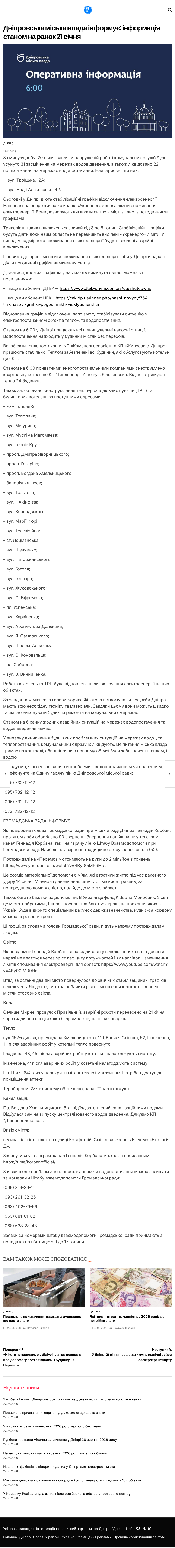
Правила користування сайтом (139, 1537)
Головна (10, 1537)
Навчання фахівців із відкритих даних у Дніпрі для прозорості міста (59, 1466)
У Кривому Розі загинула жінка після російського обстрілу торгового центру (67, 1493)
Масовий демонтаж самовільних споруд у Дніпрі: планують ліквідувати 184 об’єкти (72, 1480)
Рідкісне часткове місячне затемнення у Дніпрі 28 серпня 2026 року (60, 1439)
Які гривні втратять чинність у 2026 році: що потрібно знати (127, 1318)
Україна (68, 1537)
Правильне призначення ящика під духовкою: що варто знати (42, 1318)
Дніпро (8, 143)
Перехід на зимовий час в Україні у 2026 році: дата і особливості (56, 1453)
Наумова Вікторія (38, 1327)
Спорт (38, 1537)
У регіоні (52, 1537)
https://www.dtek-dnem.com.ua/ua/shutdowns (105, 288)
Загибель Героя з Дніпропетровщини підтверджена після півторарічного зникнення (72, 1399)
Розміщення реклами (93, 1537)
